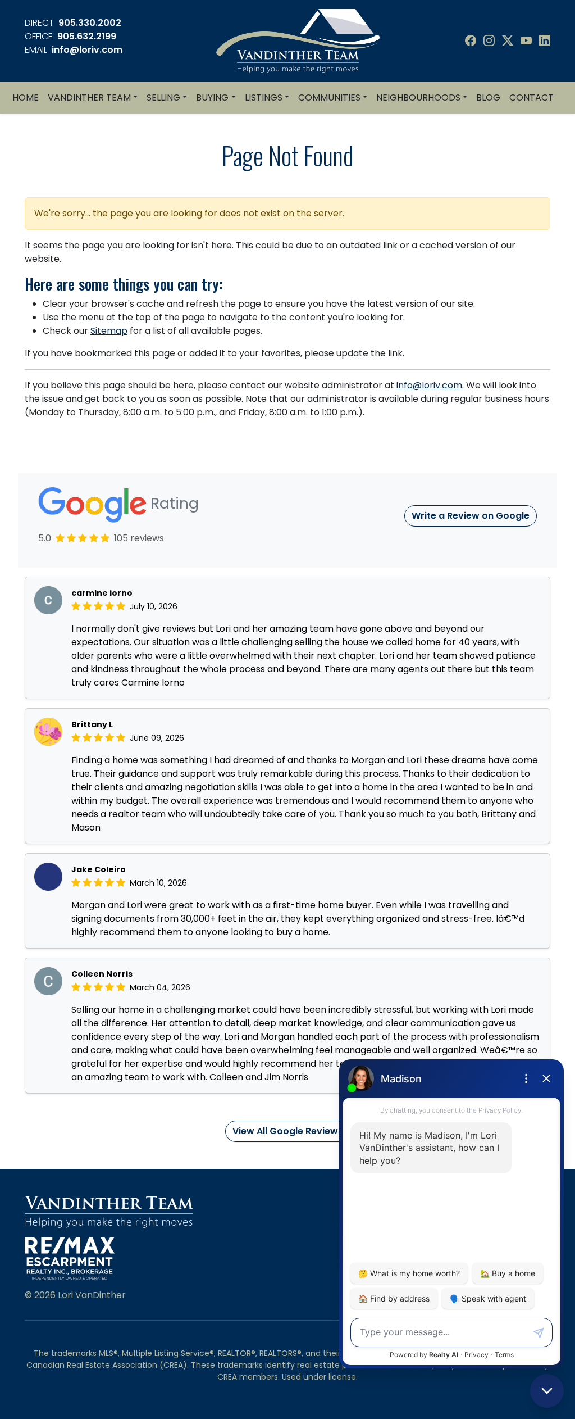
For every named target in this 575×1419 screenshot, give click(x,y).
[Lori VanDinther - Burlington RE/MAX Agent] (298, 40)
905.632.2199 (86, 36)
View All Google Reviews (287, 1131)
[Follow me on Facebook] (470, 41)
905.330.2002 (89, 22)
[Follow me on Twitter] (507, 41)
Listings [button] (263, 97)
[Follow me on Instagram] (489, 41)
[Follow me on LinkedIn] (544, 41)
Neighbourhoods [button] (418, 97)
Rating (173, 503)
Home (25, 97)
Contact (531, 97)
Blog (488, 97)
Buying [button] (212, 97)
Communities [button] (329, 97)
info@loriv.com (87, 49)
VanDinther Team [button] (89, 97)
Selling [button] (163, 97)
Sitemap (108, 330)
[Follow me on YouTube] (526, 41)
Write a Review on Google (471, 515)
